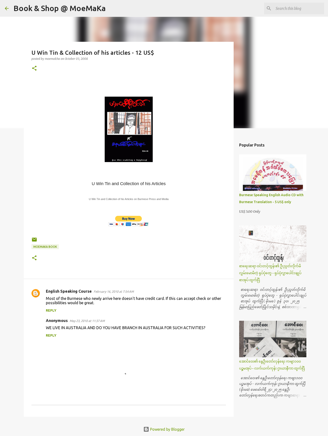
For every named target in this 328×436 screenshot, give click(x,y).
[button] (34, 68)
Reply (51, 310)
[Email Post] (34, 241)
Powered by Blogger (167, 429)
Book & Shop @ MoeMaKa (59, 8)
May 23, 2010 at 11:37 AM (87, 320)
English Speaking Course (69, 291)
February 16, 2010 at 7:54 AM (114, 291)
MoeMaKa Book (45, 246)
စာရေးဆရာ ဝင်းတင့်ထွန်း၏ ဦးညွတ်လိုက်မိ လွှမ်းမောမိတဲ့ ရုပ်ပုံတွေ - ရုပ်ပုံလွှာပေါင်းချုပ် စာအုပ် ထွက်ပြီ (270, 273)
